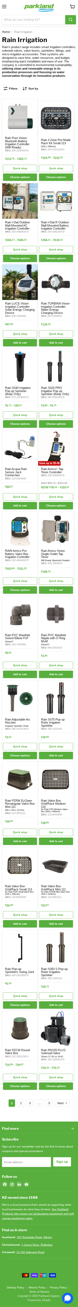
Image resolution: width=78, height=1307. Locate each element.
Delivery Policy (15, 1287)
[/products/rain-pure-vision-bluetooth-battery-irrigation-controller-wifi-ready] (20, 116)
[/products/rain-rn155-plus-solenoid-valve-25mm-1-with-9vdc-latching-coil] (56, 1029)
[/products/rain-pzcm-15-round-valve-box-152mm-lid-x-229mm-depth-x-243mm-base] (20, 1029)
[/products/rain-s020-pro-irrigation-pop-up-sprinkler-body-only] (56, 366)
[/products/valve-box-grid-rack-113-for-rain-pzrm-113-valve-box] (20, 865)
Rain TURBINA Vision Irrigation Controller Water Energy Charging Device (55, 308)
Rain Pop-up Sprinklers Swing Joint (19, 970)
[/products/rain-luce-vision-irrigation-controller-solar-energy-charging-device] (20, 282)
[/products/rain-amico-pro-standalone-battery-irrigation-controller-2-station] (20, 529)
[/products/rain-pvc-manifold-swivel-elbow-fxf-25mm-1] (20, 614)
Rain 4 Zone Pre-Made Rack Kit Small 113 (56, 141)
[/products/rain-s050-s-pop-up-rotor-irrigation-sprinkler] (56, 947)
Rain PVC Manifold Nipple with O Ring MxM (53, 638)
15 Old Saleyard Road (30, 1252)
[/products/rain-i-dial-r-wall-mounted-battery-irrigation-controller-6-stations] (56, 201)
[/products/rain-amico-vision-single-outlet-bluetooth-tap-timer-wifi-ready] (56, 529)
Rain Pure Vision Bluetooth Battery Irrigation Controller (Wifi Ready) (17, 142)
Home (6, 32)
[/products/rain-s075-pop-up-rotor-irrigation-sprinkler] (56, 698)
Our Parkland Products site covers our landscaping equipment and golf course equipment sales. (38, 1214)
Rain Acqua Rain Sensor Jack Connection (16, 472)
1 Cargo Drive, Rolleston (37, 1244)
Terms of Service (39, 1291)
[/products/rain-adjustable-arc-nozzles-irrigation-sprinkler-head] (20, 698)
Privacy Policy (58, 1287)
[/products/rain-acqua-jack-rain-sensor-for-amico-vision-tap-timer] (20, 448)
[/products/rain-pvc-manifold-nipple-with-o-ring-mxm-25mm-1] (56, 614)
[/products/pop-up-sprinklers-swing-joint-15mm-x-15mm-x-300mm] (20, 947)
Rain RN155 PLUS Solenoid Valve (53, 1051)
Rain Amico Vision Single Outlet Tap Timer (53, 554)
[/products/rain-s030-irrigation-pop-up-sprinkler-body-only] (20, 366)
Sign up (62, 1161)
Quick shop (20, 168)
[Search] (70, 19)
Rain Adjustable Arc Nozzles (17, 721)
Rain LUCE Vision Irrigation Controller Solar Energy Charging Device (20, 308)
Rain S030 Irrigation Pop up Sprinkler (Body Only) (18, 391)
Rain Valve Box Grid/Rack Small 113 (18, 887)
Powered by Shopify (39, 1300)
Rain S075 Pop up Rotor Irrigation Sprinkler (53, 722)
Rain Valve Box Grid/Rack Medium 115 (53, 803)
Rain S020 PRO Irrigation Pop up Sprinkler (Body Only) (55, 391)
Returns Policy (37, 1287)
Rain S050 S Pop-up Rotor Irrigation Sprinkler (54, 972)
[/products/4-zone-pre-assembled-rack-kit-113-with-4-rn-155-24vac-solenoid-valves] (56, 118)
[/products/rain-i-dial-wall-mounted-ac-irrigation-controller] (20, 201)
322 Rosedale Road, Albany (34, 1237)
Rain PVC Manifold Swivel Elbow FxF (17, 636)
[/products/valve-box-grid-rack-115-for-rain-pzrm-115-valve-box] (56, 779)
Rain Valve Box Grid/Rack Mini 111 (53, 887)
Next (60, 1103)
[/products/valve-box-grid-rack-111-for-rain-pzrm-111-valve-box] (56, 865)
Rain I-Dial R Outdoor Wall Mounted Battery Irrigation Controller (55, 225)
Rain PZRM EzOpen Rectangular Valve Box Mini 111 (20, 803)
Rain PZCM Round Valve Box (17, 1051)
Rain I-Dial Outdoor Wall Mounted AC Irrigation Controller (17, 225)
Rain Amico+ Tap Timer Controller (52, 470)
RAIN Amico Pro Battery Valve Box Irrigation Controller (17, 554)
